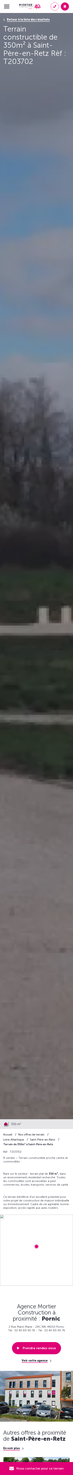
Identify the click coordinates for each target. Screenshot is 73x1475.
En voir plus (11, 1448)
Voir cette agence (35, 1360)
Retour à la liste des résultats (28, 19)
